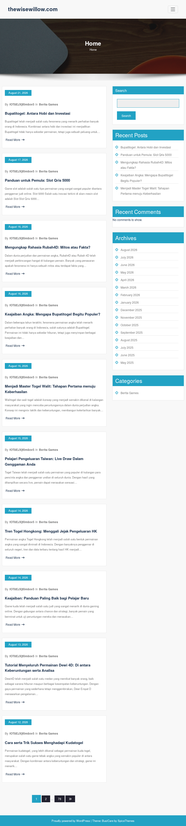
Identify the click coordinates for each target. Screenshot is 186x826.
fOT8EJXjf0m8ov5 (21, 104)
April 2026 (127, 280)
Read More (13, 140)
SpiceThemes (125, 821)
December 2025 (131, 310)
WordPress (83, 821)
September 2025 (132, 332)
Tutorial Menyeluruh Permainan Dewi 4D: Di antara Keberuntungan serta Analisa (47, 667)
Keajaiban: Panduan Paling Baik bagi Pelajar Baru (47, 598)
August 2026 (129, 250)
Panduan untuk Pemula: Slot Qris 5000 (37, 180)
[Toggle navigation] (173, 9)
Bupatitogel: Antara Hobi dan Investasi (37, 113)
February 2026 (130, 295)
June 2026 (128, 265)
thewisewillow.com (33, 9)
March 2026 (128, 287)
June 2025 (128, 355)
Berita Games (48, 104)
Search (121, 90)
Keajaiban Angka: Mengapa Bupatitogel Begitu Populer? (52, 314)
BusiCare (108, 821)
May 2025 (127, 362)
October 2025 (130, 325)
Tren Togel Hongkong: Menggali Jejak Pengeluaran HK (51, 531)
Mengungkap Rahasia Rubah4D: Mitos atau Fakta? (47, 247)
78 (59, 799)
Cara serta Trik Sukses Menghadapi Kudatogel (44, 742)
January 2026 (130, 302)
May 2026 (127, 272)
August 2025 (129, 340)
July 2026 (127, 257)
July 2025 (127, 347)
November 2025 (131, 317)
